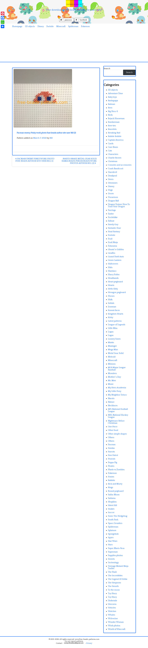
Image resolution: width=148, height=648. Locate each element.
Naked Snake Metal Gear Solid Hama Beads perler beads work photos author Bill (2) (79, 161)
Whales (111, 615)
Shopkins (112, 502)
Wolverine (113, 618)
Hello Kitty (113, 289)
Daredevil (112, 172)
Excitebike (112, 217)
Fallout (111, 221)
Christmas (112, 161)
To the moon (114, 590)
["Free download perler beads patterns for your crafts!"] (74, 3)
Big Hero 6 (113, 111)
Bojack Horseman (116, 118)
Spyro (111, 537)
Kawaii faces (114, 310)
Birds (110, 115)
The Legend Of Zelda (117, 579)
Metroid (111, 357)
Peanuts (111, 459)
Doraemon (113, 197)
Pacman (111, 444)
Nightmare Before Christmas (116, 422)
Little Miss (112, 328)
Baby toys (112, 97)
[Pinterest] (2, 13)
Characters (113, 154)
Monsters (112, 373)
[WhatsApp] (2, 22)
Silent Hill (112, 505)
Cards (110, 143)
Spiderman (73, 26)
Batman (111, 104)
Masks (111, 342)
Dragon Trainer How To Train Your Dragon (119, 205)
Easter (111, 214)
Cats (110, 151)
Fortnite (50, 26)
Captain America (115, 140)
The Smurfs (113, 586)
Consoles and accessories (119, 165)
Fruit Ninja (113, 242)
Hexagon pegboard (117, 292)
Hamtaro (112, 271)
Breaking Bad (114, 133)
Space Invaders (115, 523)
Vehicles (112, 608)
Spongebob (113, 534)
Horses (111, 296)
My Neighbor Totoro (117, 395)
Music (111, 384)
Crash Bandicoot (115, 168)
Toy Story (112, 593)
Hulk (110, 299)
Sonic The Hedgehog (117, 516)
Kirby (110, 317)
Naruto (111, 398)
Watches (112, 611)
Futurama (112, 246)
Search (107, 68)
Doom (111, 193)
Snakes (111, 509)
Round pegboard (116, 491)
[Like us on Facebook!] (81, 21)
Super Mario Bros (116, 548)
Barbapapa (113, 100)
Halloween (113, 264)
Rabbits (111, 480)
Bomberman (114, 122)
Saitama (111, 498)
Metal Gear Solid (116, 353)
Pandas (111, 448)
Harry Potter (114, 274)
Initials (111, 303)
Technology (113, 562)
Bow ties (112, 126)
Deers (110, 179)
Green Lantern (114, 260)
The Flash (112, 572)
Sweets (111, 559)
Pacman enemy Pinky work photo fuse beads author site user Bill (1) (34, 160)
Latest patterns (115, 321)
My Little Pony (114, 391)
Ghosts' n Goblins (116, 249)
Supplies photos (115, 555)
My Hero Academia (117, 388)
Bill (51, 138)
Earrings (112, 210)
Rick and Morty (115, 484)
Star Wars (112, 541)
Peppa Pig (112, 462)
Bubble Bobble (114, 136)
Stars (110, 545)
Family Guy (113, 224)
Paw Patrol (113, 455)
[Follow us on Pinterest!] (66, 21)
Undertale (112, 600)
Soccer (111, 512)
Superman (113, 552)
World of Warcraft (116, 629)
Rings (110, 487)
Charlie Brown (114, 158)
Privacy (89, 643)
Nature (111, 402)
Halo (110, 267)
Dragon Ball (113, 201)
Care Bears (113, 147)
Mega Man (113, 349)
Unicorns (112, 604)
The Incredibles (115, 575)
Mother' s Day (114, 377)
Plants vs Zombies (116, 469)
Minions (111, 364)
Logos (110, 332)
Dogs (110, 190)
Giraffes (111, 253)
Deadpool (112, 176)
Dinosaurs (112, 183)
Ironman (112, 307)
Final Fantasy (114, 231)
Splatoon (112, 530)
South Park (113, 520)
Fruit (110, 239)
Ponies (111, 477)
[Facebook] (2, 18)
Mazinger (112, 346)
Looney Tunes (114, 339)
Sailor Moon (114, 494)
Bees (110, 108)
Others (111, 437)
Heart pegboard (115, 282)
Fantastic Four (114, 228)
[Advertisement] (74, 45)
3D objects (30, 26)
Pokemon (85, 26)
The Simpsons (114, 583)
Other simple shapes (117, 434)
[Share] (2, 26)
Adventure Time (115, 93)
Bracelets (112, 129)
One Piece (112, 427)
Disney (40, 26)
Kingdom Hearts (115, 314)
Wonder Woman (116, 622)
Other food (113, 430)
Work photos (114, 625)
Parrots (111, 452)
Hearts (111, 285)
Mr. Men (112, 380)
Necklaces (112, 405)
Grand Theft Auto (116, 257)
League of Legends (116, 324)
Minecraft (60, 26)
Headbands (113, 278)
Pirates (111, 466)
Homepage (17, 26)
